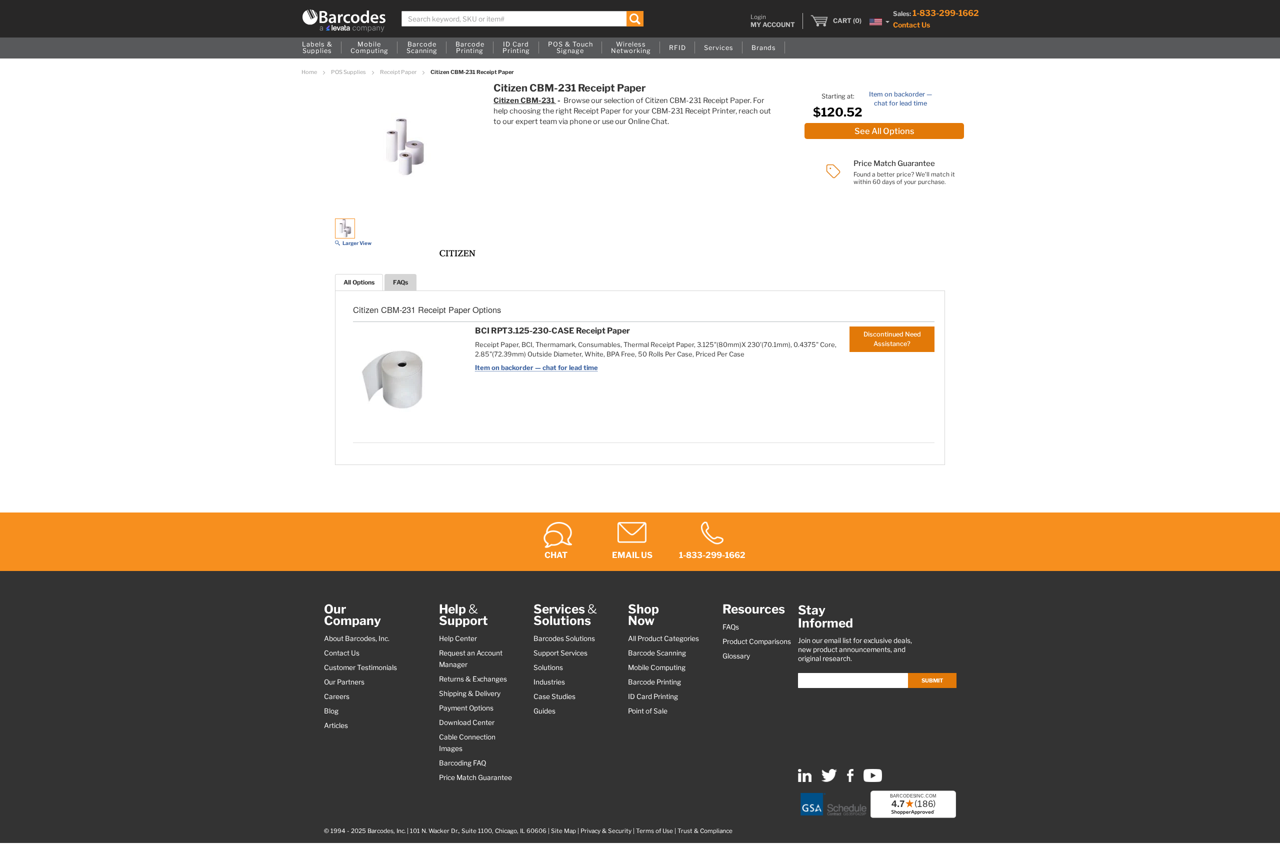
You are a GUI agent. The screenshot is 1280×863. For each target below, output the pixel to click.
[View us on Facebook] (850, 780)
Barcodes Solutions (564, 638)
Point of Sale (648, 711)
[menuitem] (317, 48)
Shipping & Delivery (469, 694)
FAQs (400, 282)
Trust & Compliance (705, 831)
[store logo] (344, 20)
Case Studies (555, 696)
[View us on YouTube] (873, 780)
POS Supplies (349, 72)
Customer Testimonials (360, 668)
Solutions (548, 668)
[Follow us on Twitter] (829, 780)
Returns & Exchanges (473, 679)
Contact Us (911, 24)
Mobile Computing (657, 668)
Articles (336, 726)
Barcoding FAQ (462, 763)
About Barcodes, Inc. (357, 638)
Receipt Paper (399, 72)
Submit (932, 680)
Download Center (466, 722)
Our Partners (344, 682)
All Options (359, 282)
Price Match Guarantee (475, 778)
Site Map (563, 831)
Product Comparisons (756, 642)
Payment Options (466, 708)
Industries (549, 682)
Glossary (736, 656)
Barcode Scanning (657, 653)
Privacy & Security (606, 831)
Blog (331, 711)
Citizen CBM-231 (525, 100)
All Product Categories (663, 638)
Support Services (561, 653)
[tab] (359, 282)
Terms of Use (654, 831)
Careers (337, 696)
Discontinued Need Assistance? (892, 338)
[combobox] (523, 18)
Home (310, 72)
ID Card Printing (653, 696)
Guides (545, 711)
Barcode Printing (654, 682)
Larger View (357, 243)
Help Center (458, 638)
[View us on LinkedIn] (805, 780)
